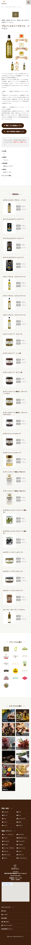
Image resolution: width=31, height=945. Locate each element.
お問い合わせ (6, 921)
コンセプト (5, 914)
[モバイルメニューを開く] (28, 2)
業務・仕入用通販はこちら (14, 125)
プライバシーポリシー (8, 925)
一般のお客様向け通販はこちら (15, 131)
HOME (4, 910)
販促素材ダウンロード (8, 928)
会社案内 (5, 918)
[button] (14, 66)
